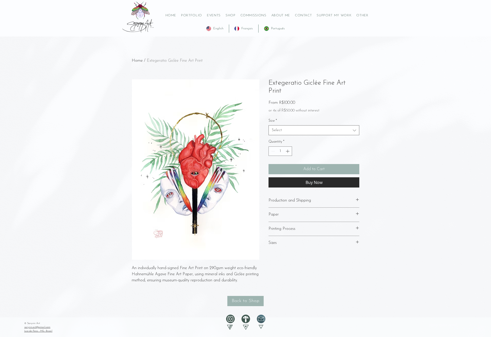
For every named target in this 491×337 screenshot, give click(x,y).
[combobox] (314, 130)
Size (273, 121)
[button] (334, 15)
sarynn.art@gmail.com (37, 327)
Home (137, 61)
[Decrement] (272, 151)
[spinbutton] (280, 151)
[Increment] (288, 151)
